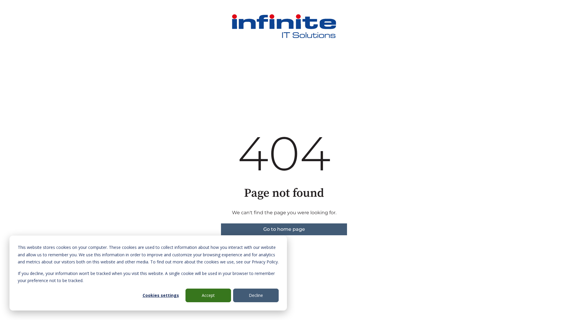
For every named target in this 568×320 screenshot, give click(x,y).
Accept (208, 295)
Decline (256, 295)
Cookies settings (161, 295)
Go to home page (284, 229)
